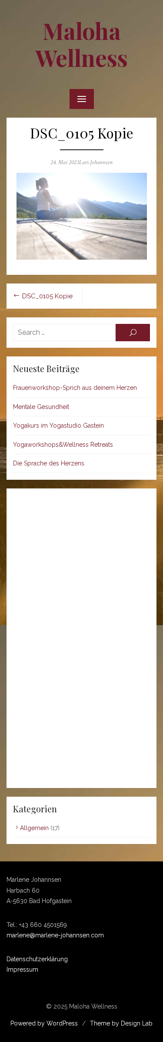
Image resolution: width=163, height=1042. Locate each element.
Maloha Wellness (82, 44)
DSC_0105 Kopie (47, 296)
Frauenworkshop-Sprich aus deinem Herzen (75, 387)
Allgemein (34, 827)
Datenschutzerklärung (37, 959)
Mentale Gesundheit (41, 406)
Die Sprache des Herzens (48, 463)
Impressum (22, 969)
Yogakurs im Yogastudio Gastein (58, 425)
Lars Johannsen (96, 162)
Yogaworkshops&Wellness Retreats (63, 444)
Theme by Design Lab (121, 1023)
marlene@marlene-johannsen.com (55, 935)
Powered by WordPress (44, 1023)
